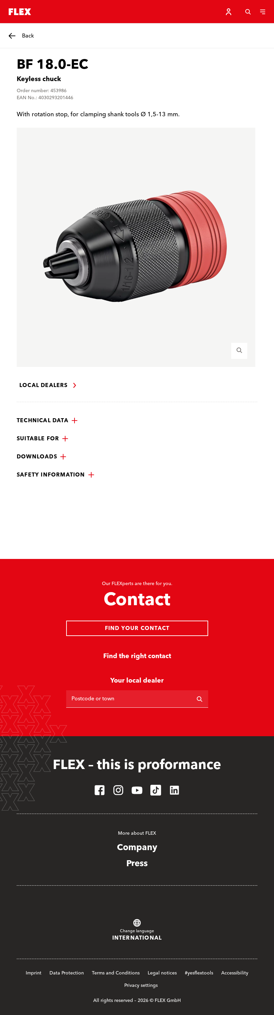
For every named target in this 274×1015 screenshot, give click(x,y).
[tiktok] (155, 790)
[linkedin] (174, 790)
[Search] (248, 11)
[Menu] (262, 11)
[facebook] (99, 790)
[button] (47, 420)
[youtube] (137, 790)
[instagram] (118, 790)
